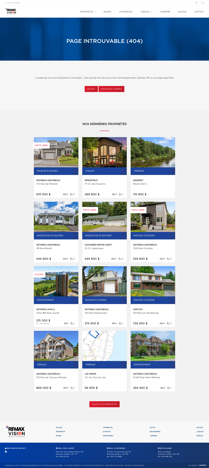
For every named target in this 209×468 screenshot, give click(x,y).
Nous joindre (14, 3)
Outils (152, 427)
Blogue (182, 12)
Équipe (107, 12)
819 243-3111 (64, 456)
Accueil (91, 89)
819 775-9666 (116, 456)
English (200, 435)
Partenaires (108, 435)
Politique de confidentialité (93, 465)
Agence (145, 12)
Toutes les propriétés (104, 404)
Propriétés (86, 12)
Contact (199, 12)
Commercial (126, 12)
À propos (107, 431)
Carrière (165, 12)
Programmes (155, 431)
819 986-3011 (167, 456)
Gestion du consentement (134, 465)
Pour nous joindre (111, 89)
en (203, 3)
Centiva (202, 465)
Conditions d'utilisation (114, 465)
